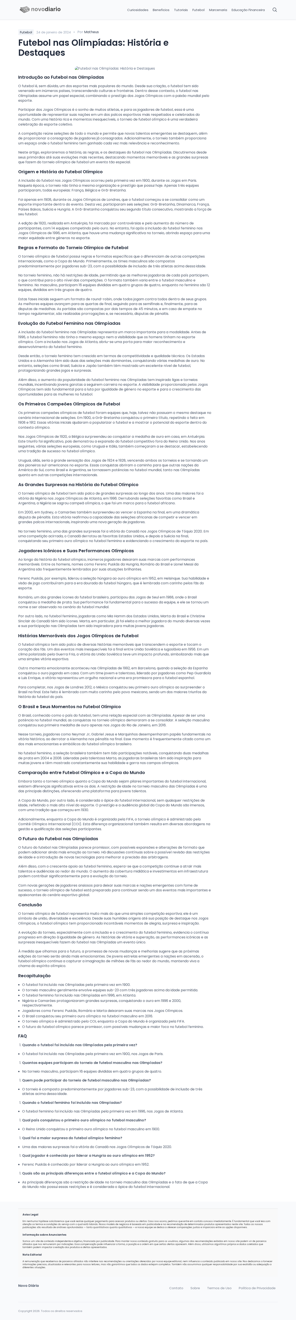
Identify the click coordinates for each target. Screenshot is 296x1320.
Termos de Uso (219, 1288)
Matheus (91, 31)
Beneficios (161, 10)
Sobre (195, 1288)
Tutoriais (181, 10)
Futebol (198, 10)
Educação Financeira (248, 10)
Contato (176, 1288)
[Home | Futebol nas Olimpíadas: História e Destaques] (48, 10)
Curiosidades (137, 10)
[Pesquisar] (275, 10)
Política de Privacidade (257, 1288)
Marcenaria (218, 10)
